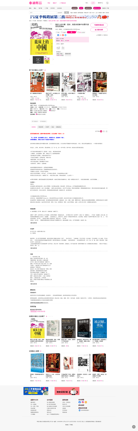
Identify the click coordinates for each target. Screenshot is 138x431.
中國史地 (40, 112)
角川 (93, 12)
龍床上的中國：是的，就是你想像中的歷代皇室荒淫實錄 (37, 341)
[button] (107, 3)
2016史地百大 (43, 121)
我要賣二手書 (105, 8)
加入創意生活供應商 (52, 406)
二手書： (34, 98)
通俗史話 (44, 112)
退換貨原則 (45, 303)
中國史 (35, 112)
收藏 (63, 32)
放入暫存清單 (99, 30)
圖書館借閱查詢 (34, 412)
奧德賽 (75, 12)
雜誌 (35, 8)
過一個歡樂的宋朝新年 (36, 93)
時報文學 (86, 12)
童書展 (100, 12)
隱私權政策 (98, 421)
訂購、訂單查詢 (66, 402)
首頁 (30, 20)
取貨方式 (64, 404)
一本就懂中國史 (81, 93)
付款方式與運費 (66, 406)
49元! (81, 8)
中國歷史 (45, 20)
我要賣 (99, 35)
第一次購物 (33, 404)
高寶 (90, 12)
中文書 (34, 20)
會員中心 (100, 3)
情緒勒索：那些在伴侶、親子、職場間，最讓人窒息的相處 (84, 341)
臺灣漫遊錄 (80, 12)
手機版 (71, 424)
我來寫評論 (33, 311)
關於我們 (33, 402)
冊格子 (55, 3)
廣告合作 (49, 412)
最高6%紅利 (97, 8)
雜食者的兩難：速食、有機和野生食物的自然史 (53, 340)
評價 (58, 32)
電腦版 (67, 424)
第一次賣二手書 (34, 406)
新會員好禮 (33, 410)
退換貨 (64, 408)
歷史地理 (39, 20)
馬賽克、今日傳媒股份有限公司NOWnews (69, 29)
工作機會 (33, 414)
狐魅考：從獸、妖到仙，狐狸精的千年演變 (99, 375)
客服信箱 (64, 412)
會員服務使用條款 (90, 421)
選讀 (71, 12)
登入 (87, 3)
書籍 (30, 8)
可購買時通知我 (99, 25)
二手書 (46, 8)
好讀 (36, 107)
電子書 (40, 8)
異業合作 (49, 410)
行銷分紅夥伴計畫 (51, 408)
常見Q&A (64, 410)
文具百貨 (59, 8)
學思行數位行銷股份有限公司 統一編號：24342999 (49, 421)
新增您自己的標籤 (41, 114)
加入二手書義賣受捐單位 (53, 414)
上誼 (96, 12)
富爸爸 (107, 12)
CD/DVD (52, 8)
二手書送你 (62, 3)
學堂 (49, 3)
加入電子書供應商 (51, 404)
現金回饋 (33, 408)
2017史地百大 (35, 121)
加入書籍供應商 (51, 402)
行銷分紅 (105, 35)
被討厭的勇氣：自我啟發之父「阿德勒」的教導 (99, 340)
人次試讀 (82, 32)
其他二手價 (60, 54)
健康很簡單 (88, 8)
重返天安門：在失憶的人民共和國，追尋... (53, 94)
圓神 (104, 12)
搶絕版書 (74, 8)
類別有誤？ (53, 110)
